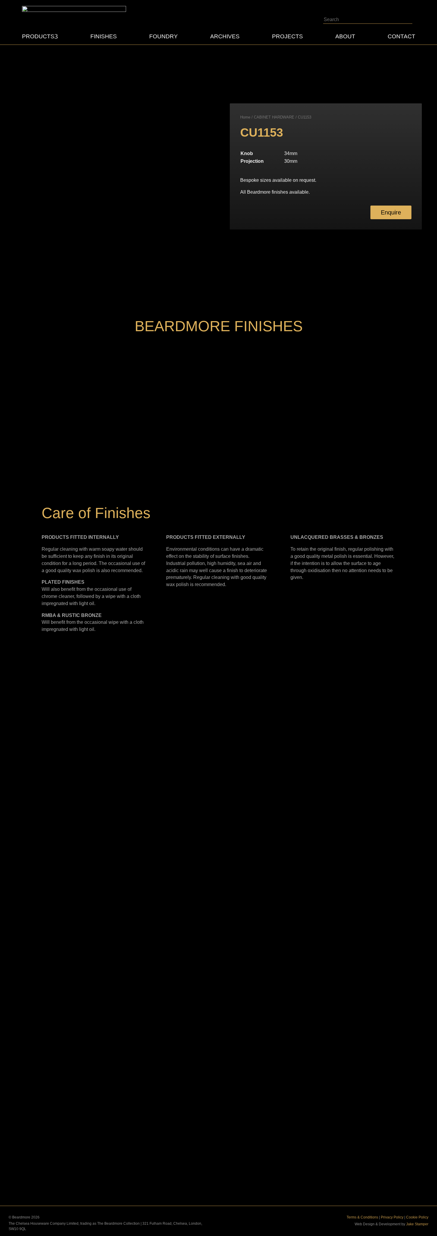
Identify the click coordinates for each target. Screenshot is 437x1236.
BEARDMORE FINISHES (219, 326)
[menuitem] (40, 36)
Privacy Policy (392, 1217)
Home (245, 117)
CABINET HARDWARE (274, 117)
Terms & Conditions (362, 1217)
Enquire (391, 212)
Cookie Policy (417, 1217)
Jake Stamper (417, 1224)
